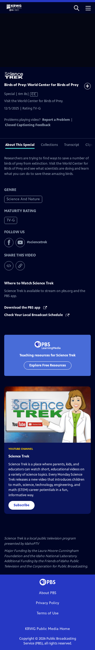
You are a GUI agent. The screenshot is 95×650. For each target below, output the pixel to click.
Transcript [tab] (71, 145)
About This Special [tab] (20, 145)
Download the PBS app (22, 307)
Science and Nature (23, 199)
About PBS (47, 593)
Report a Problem (56, 120)
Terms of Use (48, 613)
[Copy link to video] (20, 265)
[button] (76, 7)
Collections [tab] (49, 145)
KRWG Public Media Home (47, 629)
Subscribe (21, 505)
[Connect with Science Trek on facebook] (8, 242)
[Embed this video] (8, 265)
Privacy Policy (47, 603)
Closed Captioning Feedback (27, 125)
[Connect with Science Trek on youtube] (20, 242)
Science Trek (18, 456)
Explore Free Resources (47, 365)
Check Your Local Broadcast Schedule (34, 315)
